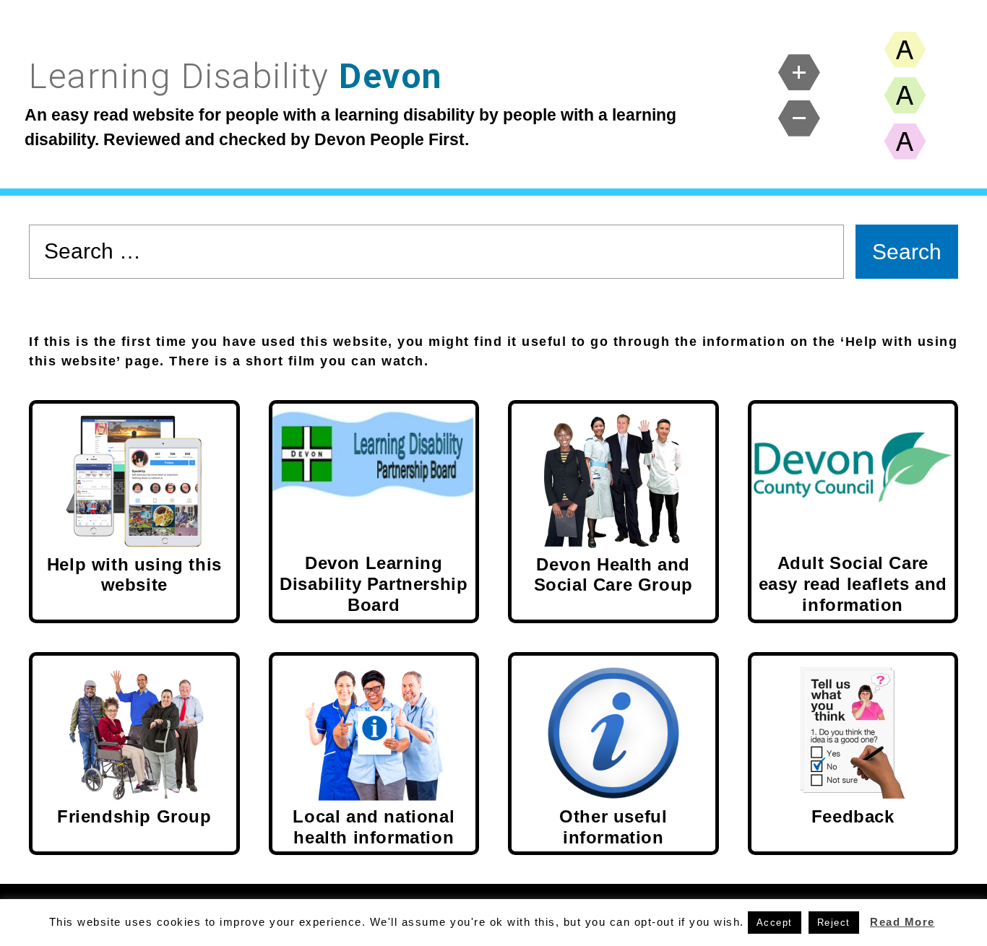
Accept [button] (775, 922)
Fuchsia (905, 141)
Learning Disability (236, 76)
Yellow (905, 50)
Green (905, 95)
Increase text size (799, 72)
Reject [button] (833, 922)
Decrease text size (799, 118)
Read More (902, 922)
